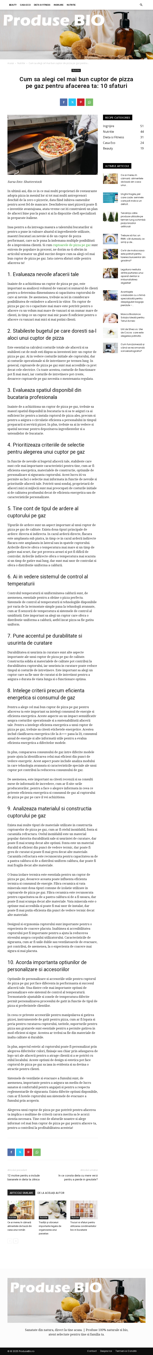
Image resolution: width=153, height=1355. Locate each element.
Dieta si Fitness (42, 4)
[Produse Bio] (76, 34)
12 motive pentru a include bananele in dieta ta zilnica (23, 1177)
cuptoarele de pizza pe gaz (72, 245)
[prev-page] (9, 1241)
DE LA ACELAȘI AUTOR (51, 1193)
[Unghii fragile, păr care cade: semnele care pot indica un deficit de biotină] (110, 197)
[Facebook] (63, 102)
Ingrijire (58, 4)
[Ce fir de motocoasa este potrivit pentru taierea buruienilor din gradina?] (110, 254)
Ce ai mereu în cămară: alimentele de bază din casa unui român (19, 1226)
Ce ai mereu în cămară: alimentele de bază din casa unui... (132, 180)
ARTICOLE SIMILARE (21, 1193)
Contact (92, 1351)
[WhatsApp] (89, 102)
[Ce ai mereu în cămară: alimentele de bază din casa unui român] (21, 1209)
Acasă (10, 63)
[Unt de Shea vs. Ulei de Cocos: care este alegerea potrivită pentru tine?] (110, 333)
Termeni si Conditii (126, 1351)
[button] (141, 5)
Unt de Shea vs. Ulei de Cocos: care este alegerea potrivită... (132, 332)
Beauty (13, 4)
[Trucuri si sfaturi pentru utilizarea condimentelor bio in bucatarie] (84, 1209)
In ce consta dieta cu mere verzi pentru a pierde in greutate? (78, 1177)
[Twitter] (72, 102)
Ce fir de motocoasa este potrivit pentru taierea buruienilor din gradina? (133, 255)
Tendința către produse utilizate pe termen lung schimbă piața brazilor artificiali (133, 219)
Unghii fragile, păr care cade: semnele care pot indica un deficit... (132, 199)
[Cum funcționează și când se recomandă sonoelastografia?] (110, 348)
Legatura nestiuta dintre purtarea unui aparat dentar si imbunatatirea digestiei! (132, 276)
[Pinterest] (81, 102)
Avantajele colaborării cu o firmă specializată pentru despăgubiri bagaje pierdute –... (133, 298)
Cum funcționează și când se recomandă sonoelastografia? (133, 348)
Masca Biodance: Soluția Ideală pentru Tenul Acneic (132, 317)
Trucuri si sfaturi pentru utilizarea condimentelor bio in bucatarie (83, 1226)
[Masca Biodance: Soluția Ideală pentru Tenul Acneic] (110, 318)
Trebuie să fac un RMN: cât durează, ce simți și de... (132, 239)
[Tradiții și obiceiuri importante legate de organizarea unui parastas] (52, 1209)
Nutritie (71, 4)
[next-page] (15, 1241)
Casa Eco (25, 4)
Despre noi (106, 1351)
